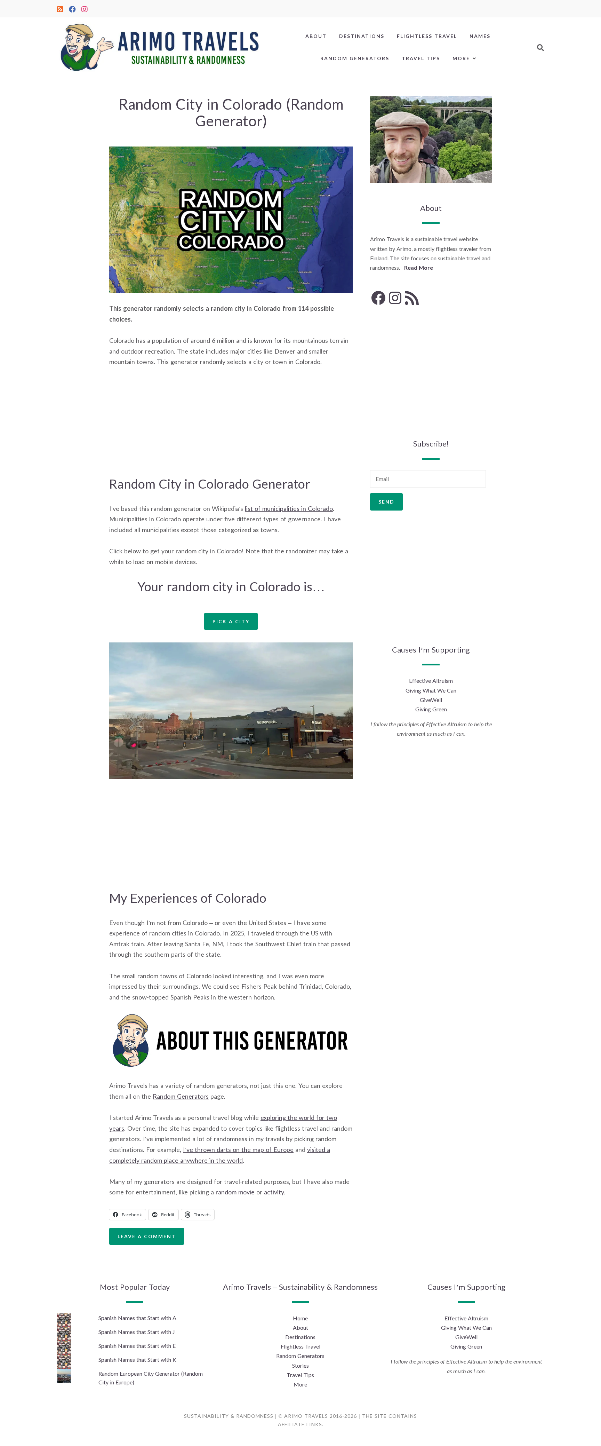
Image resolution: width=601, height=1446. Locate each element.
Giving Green (431, 709)
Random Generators (354, 58)
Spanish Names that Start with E (137, 1345)
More (461, 58)
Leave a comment (147, 1236)
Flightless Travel (427, 36)
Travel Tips (421, 58)
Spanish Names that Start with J (136, 1331)
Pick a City (231, 621)
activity (274, 1192)
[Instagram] (84, 8)
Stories (300, 1365)
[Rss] (60, 8)
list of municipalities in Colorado (289, 508)
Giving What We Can (431, 690)
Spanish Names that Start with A (137, 1317)
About (316, 36)
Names (480, 36)
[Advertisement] (231, 426)
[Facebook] (72, 8)
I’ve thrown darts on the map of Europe (238, 1149)
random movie (235, 1192)
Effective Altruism (431, 680)
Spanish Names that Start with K (137, 1359)
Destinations (361, 36)
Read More (418, 267)
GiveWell (431, 699)
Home (300, 1318)
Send (386, 502)
